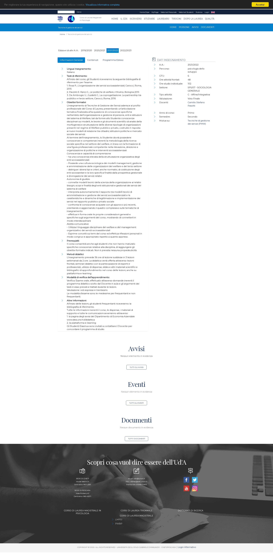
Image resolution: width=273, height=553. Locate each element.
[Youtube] (186, 488)
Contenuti (92, 60)
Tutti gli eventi (136, 403)
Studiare (149, 19)
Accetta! (260, 4)
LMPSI (118, 519)
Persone (184, 27)
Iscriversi (136, 19)
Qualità (209, 19)
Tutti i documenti (136, 439)
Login (207, 12)
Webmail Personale (168, 12)
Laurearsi (163, 19)
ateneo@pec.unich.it (138, 481)
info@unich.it (139, 478)
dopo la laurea (193, 19)
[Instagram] (194, 488)
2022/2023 (125, 50)
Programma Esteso (113, 60)
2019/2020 (86, 50)
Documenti (207, 27)
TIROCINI (176, 19)
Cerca (79, 12)
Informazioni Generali (71, 60)
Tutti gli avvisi (136, 367)
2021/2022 (112, 50)
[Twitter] (194, 479)
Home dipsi (144, 12)
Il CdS (123, 19)
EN (212, 12)
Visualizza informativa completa (102, 4)
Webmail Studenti (186, 12)
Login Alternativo (187, 547)
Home (114, 19)
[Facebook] (186, 479)
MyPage (155, 12)
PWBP (118, 523)
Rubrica (199, 12)
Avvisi (195, 27)
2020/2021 (99, 50)
